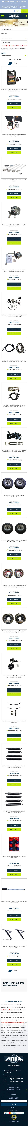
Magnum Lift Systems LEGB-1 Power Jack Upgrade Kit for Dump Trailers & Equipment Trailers (14, 316)
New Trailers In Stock (6, 1010)
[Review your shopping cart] (18, 11)
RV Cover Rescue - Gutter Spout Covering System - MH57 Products (14, 857)
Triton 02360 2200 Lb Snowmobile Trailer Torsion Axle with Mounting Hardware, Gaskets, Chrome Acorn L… (14, 451)
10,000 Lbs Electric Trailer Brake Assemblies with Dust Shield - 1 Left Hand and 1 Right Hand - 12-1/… (14, 586)
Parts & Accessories (14, 1085)
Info (14, 1092)
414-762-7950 (7, 1072)
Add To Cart (14, 107)
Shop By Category (7, 39)
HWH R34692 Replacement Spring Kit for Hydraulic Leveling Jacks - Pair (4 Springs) (14, 767)
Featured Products (7, 29)
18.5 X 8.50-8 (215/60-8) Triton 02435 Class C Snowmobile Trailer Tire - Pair (14, 496)
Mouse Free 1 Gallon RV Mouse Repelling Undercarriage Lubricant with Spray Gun (14, 90)
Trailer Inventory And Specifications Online (12, 1022)
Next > (16, 63)
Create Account (16, 1065)
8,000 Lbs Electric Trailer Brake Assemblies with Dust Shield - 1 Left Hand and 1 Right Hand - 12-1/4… (14, 631)
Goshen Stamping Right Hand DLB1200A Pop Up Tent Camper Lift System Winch (14, 225)
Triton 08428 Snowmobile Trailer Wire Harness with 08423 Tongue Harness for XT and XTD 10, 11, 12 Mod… (14, 361)
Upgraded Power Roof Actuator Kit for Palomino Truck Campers (14, 180)
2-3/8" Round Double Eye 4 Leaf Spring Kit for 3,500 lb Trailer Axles (14, 722)
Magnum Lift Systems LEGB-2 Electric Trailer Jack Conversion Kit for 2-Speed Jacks (14, 676)
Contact (14, 1094)
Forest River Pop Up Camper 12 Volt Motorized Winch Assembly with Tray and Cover (14, 135)
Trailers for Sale (14, 1087)
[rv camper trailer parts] (14, 1058)
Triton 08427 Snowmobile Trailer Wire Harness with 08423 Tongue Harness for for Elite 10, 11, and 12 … (14, 406)
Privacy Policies (14, 1121)
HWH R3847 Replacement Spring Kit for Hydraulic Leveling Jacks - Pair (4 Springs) (14, 812)
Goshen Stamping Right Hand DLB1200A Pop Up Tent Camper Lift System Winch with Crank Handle (14, 270)
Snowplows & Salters (14, 1089)
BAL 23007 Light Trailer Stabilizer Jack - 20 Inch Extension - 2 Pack (14, 947)
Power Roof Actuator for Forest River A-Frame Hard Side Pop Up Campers (14, 902)
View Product (14, 103)
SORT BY (3, 53)
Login (9, 1065)
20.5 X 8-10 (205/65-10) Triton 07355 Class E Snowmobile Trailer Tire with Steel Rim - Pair (14, 541)
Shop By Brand (6, 42)
